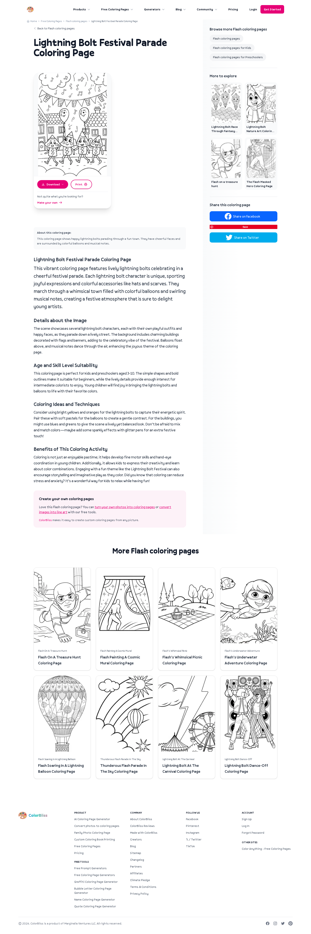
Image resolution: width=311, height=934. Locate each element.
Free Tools (81, 861)
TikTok (190, 846)
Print (78, 184)
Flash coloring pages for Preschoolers (238, 57)
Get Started (272, 9)
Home (33, 21)
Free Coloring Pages (115, 9)
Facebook (192, 819)
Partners (136, 866)
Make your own (47, 202)
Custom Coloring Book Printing (94, 839)
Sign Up (247, 819)
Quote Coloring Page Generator (95, 906)
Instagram (192, 833)
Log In (245, 826)
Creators (136, 839)
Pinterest (192, 826)
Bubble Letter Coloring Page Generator (92, 891)
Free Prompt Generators (90, 868)
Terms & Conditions (143, 887)
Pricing (233, 9)
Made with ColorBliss (143, 833)
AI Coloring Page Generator (92, 819)
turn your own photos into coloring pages (125, 507)
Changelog (137, 860)
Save (245, 226)
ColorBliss (45, 520)
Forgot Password (253, 833)
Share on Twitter (246, 237)
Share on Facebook (246, 216)
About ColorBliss (141, 819)
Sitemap (135, 853)
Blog (179, 9)
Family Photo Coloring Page (92, 833)
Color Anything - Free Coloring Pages (266, 849)
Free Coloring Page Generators (94, 875)
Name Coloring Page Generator (94, 899)
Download (53, 184)
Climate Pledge (140, 880)
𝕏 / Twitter (193, 839)
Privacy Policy (139, 893)
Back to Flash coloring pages (56, 28)
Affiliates (136, 873)
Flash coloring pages (76, 21)
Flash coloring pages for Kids (232, 48)
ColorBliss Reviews (142, 826)
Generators (152, 9)
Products (79, 9)
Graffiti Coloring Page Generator (96, 882)
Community (205, 9)
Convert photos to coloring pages (96, 826)
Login (253, 9)
